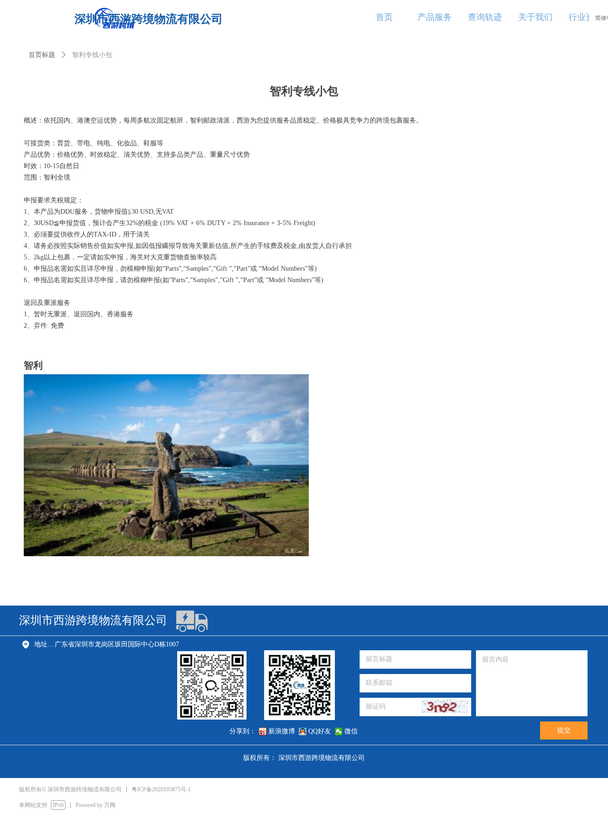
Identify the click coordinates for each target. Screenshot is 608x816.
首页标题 (41, 54)
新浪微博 (281, 731)
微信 (351, 731)
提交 (563, 730)
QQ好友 (319, 731)
